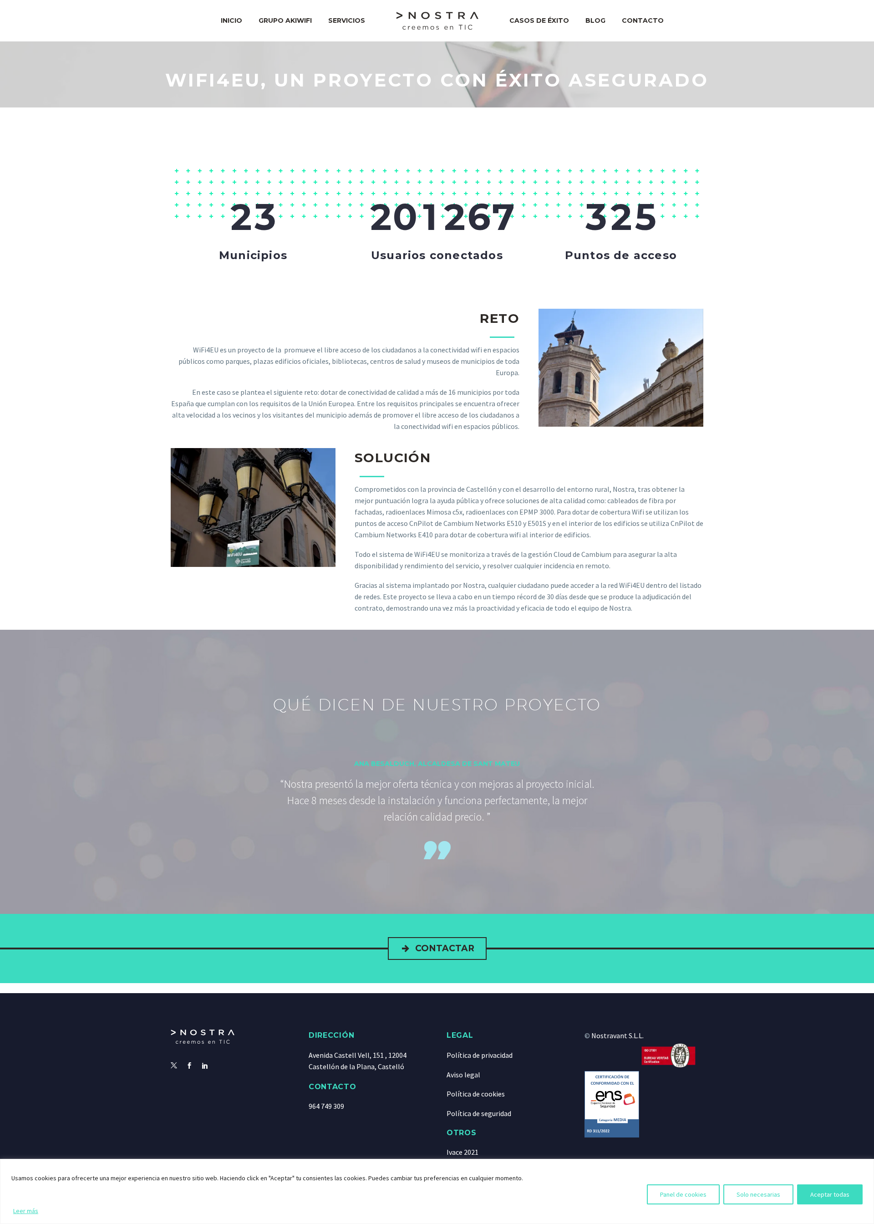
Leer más (25, 1211)
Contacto (643, 20)
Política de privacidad (480, 1055)
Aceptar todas (829, 1194)
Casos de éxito (539, 20)
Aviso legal (463, 1074)
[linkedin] (205, 1066)
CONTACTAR (437, 948)
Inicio (231, 20)
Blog (595, 20)
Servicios (346, 20)
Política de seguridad (479, 1113)
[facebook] (189, 1066)
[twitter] (174, 1066)
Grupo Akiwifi (285, 20)
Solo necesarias (758, 1194)
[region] (437, 1191)
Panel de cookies (683, 1194)
